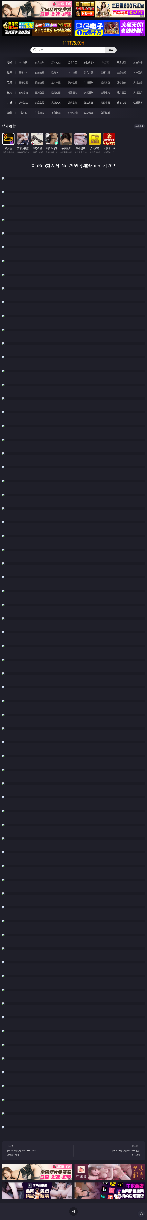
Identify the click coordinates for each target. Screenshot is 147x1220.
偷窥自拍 (23, 92)
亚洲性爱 (23, 82)
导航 (9, 112)
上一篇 (21, 1150)
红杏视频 (88, 112)
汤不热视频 (72, 112)
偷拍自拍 (39, 82)
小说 (9, 102)
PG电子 (23, 62)
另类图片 (138, 92)
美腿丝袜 (88, 92)
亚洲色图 (39, 92)
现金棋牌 (121, 62)
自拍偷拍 (39, 72)
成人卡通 (56, 82)
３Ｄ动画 (72, 72)
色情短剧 (105, 112)
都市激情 (23, 102)
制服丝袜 (88, 82)
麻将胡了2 (89, 62)
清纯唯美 (105, 92)
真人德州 (39, 62)
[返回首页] (141, 1213)
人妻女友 (56, 102)
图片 (9, 92)
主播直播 (121, 72)
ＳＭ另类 (138, 72)
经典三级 (105, 82)
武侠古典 (72, 102)
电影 (9, 82)
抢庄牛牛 (138, 62)
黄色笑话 (121, 102)
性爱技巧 (138, 102)
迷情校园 (88, 102)
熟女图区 (121, 92)
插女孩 (23, 112)
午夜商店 (39, 112)
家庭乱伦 (39, 102)
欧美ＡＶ (56, 72)
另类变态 (138, 82)
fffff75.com (73, 43)
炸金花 (105, 62)
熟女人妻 (88, 72)
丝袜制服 (105, 72)
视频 (9, 72)
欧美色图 (56, 92)
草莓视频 (56, 112)
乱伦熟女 (121, 82)
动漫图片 (72, 92)
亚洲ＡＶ (23, 72)
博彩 (9, 62)
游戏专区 (72, 62)
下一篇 (126, 1150)
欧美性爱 (72, 82)
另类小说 (105, 102)
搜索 (111, 50)
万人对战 (56, 62)
